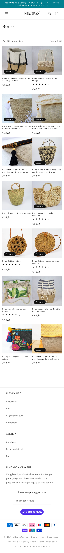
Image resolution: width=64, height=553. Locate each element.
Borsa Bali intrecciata (11, 261)
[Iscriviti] (47, 500)
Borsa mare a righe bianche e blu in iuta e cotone (46, 310)
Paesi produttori (14, 449)
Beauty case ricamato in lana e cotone (15, 357)
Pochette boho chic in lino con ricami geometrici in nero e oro (15, 170)
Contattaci (11, 422)
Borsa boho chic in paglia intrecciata (42, 214)
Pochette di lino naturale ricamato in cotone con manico (16, 127)
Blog (8, 456)
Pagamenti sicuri (14, 415)
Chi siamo (11, 442)
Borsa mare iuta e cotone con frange (44, 79)
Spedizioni (11, 401)
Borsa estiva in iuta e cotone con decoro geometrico (16, 79)
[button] (6, 13)
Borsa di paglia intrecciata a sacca (16, 213)
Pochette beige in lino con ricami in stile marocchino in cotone (46, 127)
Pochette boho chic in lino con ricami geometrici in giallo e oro (45, 357)
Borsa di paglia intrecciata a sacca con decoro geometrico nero (46, 170)
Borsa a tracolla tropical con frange (14, 310)
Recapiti (46, 546)
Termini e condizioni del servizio (45, 542)
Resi (8, 408)
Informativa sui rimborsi (50, 537)
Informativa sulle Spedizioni (28, 546)
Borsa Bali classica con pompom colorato (45, 262)
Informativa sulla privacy (18, 542)
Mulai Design (15, 537)
